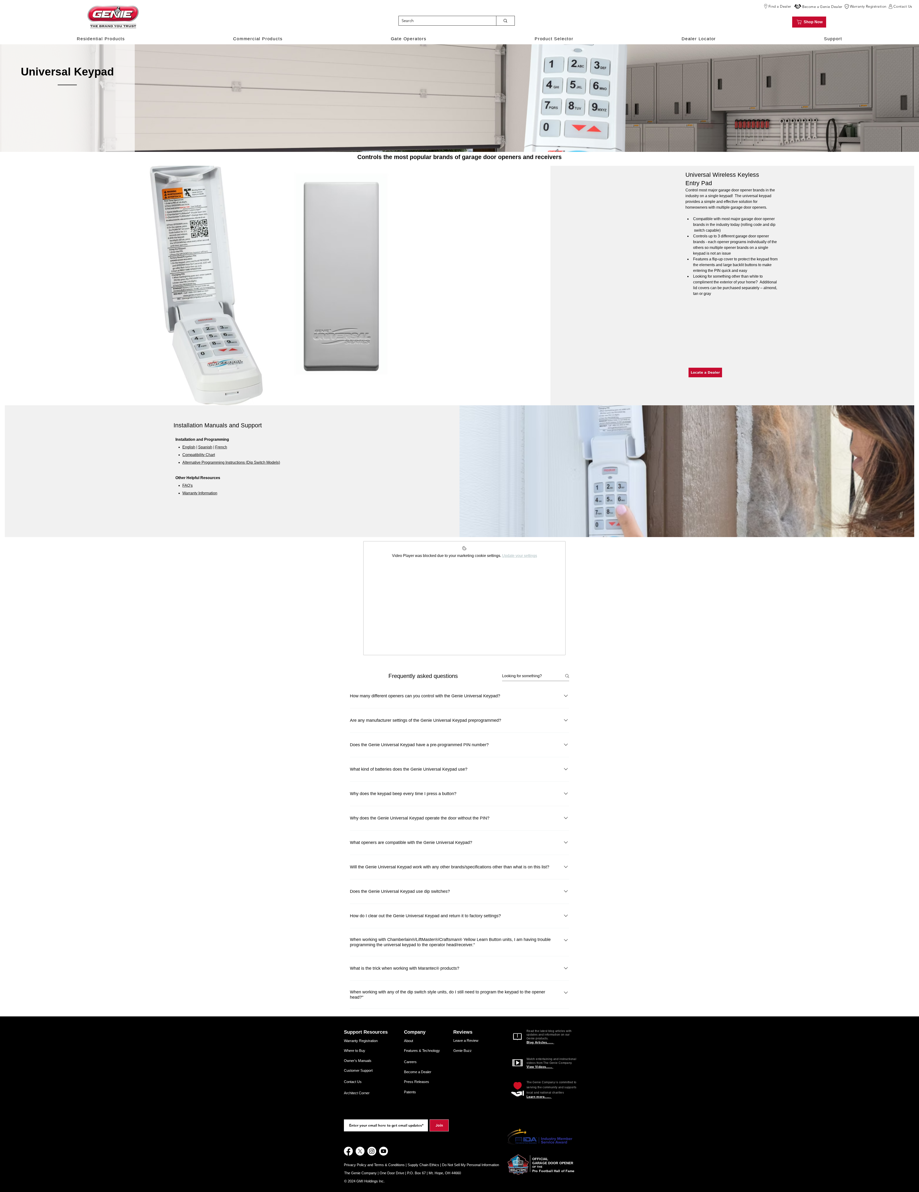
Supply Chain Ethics (423, 1165)
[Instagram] (371, 1151)
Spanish (205, 447)
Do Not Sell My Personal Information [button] (470, 1165)
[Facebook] (348, 1151)
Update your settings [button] (519, 556)
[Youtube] (383, 1151)
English (188, 447)
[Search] (505, 20)
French (221, 447)
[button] (797, 6)
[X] (360, 1151)
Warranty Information (199, 493)
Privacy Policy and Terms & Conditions (374, 1165)
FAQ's (187, 485)
